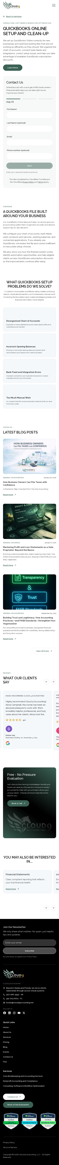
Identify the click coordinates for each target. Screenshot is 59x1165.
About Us (7, 1032)
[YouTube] (19, 1012)
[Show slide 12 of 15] (31, 908)
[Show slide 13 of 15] (34, 908)
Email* (9, 137)
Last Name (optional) (16, 123)
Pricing (6, 1042)
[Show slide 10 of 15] (26, 908)
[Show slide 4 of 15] (11, 908)
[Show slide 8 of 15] (21, 908)
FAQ (5, 1062)
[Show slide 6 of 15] (16, 908)
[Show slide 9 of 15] (24, 908)
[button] (53, 5)
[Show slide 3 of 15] (9, 908)
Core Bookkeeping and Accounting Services (23, 1076)
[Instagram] (14, 1012)
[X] (23, 1012)
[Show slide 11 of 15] (29, 908)
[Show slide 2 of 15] (7, 908)
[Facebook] (4, 1012)
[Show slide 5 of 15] (14, 908)
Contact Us (8, 1057)
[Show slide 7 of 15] (19, 908)
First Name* (12, 109)
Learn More (12, 68)
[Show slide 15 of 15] (39, 908)
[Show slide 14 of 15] (36, 908)
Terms (40, 182)
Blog (5, 1047)
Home (6, 1027)
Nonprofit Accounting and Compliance (20, 1081)
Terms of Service (10, 1147)
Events (6, 1052)
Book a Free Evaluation (18, 1105)
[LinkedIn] (9, 1012)
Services (7, 1037)
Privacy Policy (28, 182)
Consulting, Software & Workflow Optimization (24, 1086)
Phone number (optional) (18, 150)
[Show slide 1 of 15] (4, 908)
